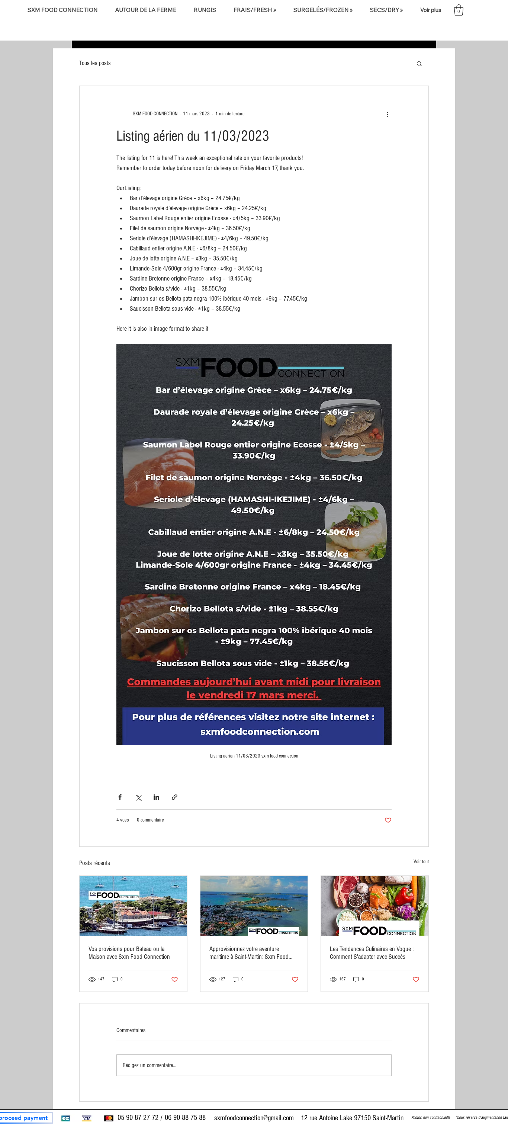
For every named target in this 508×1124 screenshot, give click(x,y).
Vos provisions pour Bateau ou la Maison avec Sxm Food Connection (129, 953)
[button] (145, 10)
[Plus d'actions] (387, 114)
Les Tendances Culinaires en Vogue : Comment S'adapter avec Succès (372, 953)
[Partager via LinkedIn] (156, 797)
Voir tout (421, 862)
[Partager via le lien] (174, 797)
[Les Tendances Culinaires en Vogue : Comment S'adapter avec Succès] (374, 906)
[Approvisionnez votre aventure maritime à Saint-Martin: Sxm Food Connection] (254, 906)
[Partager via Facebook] (119, 797)
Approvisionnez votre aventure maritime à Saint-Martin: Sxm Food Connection (249, 953)
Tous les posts (95, 63)
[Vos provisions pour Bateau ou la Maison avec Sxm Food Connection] (133, 906)
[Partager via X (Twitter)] (138, 797)
